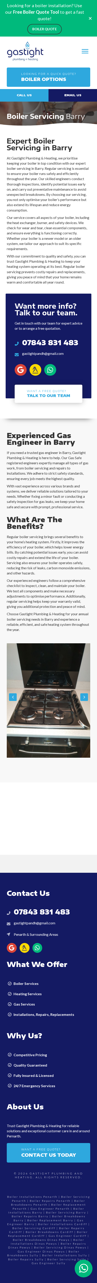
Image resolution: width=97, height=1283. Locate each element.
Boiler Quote (44, 29)
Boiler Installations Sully (64, 1255)
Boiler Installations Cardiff (62, 1224)
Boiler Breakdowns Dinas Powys (41, 1240)
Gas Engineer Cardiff (67, 1235)
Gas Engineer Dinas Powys (41, 1251)
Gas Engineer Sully (49, 1263)
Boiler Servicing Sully (66, 1259)
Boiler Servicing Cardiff (33, 1228)
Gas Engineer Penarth (50, 1208)
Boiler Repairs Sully (26, 1259)
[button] (48, 77)
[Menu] (85, 51)
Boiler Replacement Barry (50, 1220)
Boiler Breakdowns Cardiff (49, 1232)
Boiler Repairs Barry (30, 1216)
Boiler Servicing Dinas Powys (60, 1247)
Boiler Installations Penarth (32, 1196)
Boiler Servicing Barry (66, 1212)
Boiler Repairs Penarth (50, 1200)
